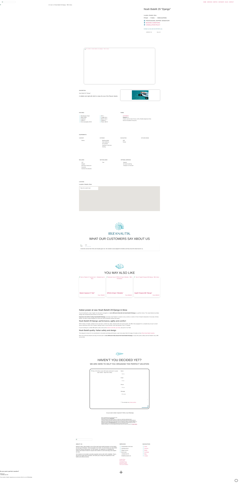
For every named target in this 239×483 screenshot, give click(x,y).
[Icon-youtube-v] (161, 439)
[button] (153, 29)
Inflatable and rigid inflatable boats (153, 12)
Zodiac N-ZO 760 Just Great (113, 327)
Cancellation (126, 115)
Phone (122, 384)
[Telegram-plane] (158, 439)
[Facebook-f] (151, 439)
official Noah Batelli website (147, 333)
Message (123, 391)
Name (122, 371)
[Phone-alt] (145, 459)
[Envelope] (143, 459)
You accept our (129, 402)
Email (122, 377)
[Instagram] (155, 439)
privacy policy (132, 402)
